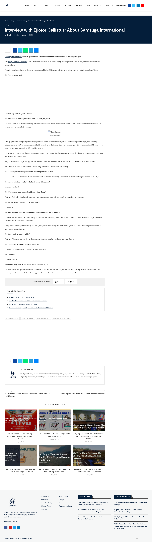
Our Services (121, 5)
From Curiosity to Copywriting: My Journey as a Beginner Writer (20, 470)
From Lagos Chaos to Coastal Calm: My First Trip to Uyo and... (54, 470)
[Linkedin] (138, 5)
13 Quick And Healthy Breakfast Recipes (23, 297)
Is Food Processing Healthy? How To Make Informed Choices (31, 308)
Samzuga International (13, 56)
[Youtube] (142, 5)
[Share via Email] (36, 50)
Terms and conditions (65, 506)
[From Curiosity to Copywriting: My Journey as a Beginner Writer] (21, 455)
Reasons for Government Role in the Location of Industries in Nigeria (91, 511)
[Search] (146, 6)
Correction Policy (46, 503)
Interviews (78, 5)
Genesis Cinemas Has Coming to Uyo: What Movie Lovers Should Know (20, 436)
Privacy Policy (45, 496)
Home (27, 5)
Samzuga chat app (43, 318)
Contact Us (108, 5)
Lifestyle (67, 5)
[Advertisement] (55, 94)
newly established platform (17, 61)
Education (57, 5)
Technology (44, 5)
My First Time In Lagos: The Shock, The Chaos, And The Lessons (88, 470)
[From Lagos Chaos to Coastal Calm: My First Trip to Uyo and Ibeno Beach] (55, 455)
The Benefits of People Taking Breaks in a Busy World (54, 435)
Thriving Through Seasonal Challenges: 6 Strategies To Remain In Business (92, 503)
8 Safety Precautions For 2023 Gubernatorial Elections (28, 301)
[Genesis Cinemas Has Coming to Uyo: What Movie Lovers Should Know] (21, 420)
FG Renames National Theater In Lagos (23, 304)
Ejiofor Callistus (12, 318)
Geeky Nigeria (13, 35)
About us (44, 509)
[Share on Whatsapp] (25, 50)
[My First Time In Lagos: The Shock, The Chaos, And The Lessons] (89, 455)
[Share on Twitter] (20, 50)
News (34, 5)
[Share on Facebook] (15, 50)
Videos (88, 5)
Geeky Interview (27, 318)
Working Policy (46, 506)
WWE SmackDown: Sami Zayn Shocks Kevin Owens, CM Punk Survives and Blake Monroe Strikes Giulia (130, 526)
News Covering (63, 496)
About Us (97, 5)
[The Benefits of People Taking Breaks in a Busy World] (55, 420)
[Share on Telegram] (31, 50)
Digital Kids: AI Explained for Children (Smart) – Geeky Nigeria (128, 511)
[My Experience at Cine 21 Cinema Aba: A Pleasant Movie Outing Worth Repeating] (89, 420)
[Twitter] (133, 5)
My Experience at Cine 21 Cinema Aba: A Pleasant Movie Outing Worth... (89, 436)
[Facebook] (129, 5)
